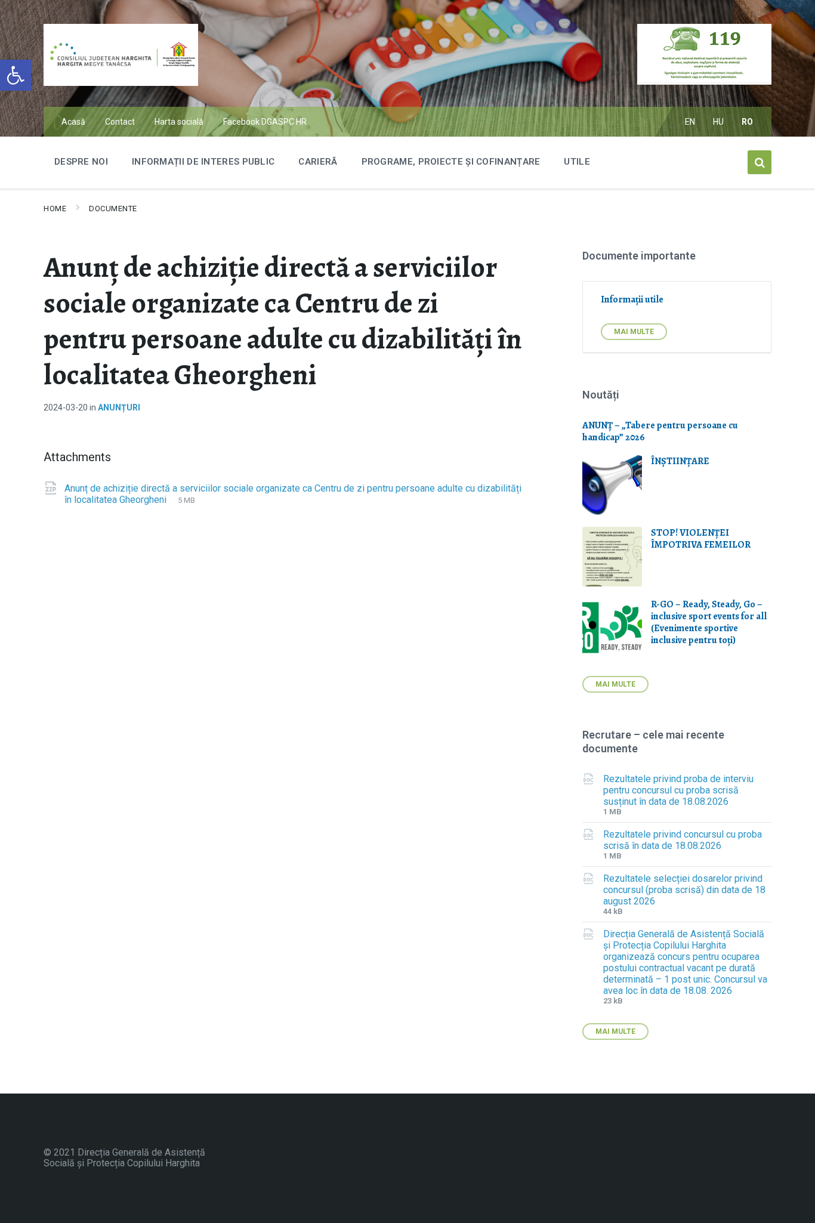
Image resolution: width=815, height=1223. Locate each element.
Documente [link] (113, 208)
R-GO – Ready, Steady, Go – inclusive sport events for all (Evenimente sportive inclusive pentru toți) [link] (709, 622)
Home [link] (55, 208)
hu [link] (718, 121)
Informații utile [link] (632, 299)
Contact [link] (120, 121)
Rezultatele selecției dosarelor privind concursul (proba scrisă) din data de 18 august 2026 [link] (684, 890)
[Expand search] (759, 162)
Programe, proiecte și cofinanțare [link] (451, 161)
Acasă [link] (73, 121)
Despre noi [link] (81, 161)
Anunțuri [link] (119, 407)
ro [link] (748, 121)
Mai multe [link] (634, 332)
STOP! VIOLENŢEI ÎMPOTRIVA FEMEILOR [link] (701, 538)
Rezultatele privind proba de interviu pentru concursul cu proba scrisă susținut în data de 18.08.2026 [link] (678, 790)
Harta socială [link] (179, 121)
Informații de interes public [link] (203, 161)
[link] (15, 75)
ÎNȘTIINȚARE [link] (680, 461)
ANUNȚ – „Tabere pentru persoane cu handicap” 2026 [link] (660, 431)
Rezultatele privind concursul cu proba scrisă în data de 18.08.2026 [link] (682, 840)
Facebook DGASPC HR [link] (265, 121)
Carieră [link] (317, 161)
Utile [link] (577, 161)
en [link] (690, 121)
